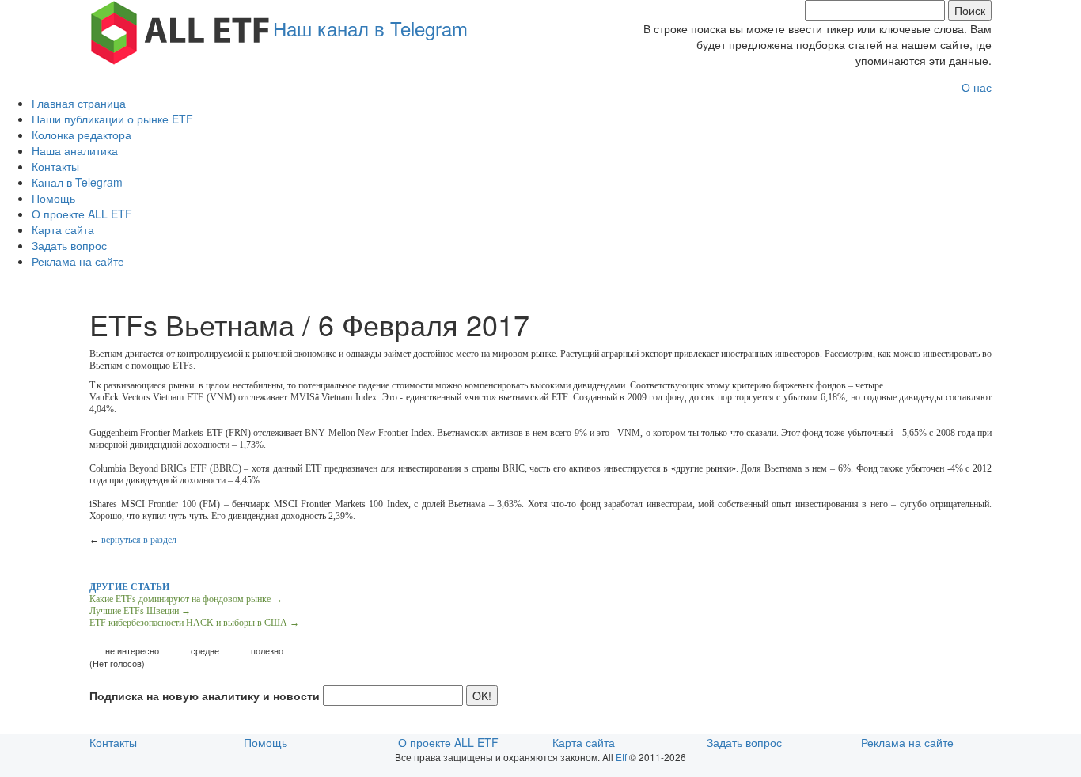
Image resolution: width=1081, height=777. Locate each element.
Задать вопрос (69, 245)
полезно (267, 651)
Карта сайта (63, 229)
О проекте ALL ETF (82, 214)
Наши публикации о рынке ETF (112, 119)
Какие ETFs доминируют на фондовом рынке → (186, 599)
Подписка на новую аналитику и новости (204, 695)
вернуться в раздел (138, 539)
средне (205, 651)
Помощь (53, 198)
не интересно (132, 651)
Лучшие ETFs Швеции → (140, 610)
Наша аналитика (75, 150)
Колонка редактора (81, 134)
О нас (977, 87)
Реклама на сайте (78, 261)
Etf (621, 757)
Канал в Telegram (77, 182)
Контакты (55, 166)
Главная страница (79, 103)
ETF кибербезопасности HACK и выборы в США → (194, 622)
